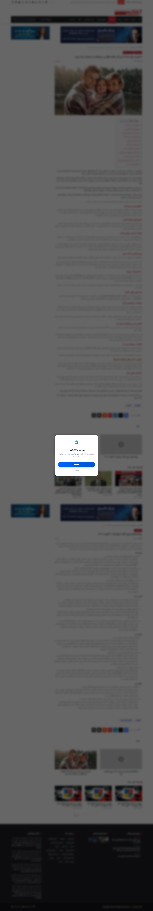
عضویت (76, 464)
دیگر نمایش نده (76, 471)
